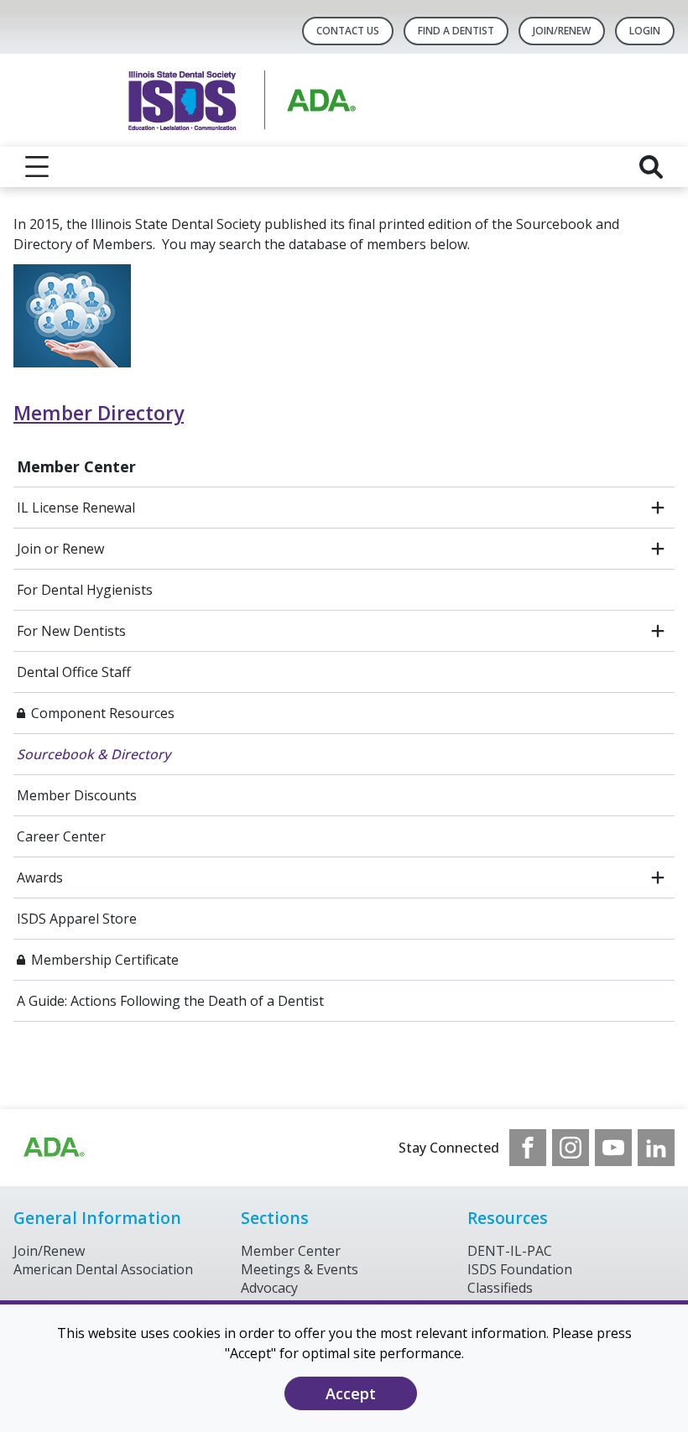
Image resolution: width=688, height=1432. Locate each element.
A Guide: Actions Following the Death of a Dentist (170, 1001)
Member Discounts (77, 795)
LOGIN (644, 30)
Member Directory (98, 413)
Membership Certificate (105, 959)
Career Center (61, 836)
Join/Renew (562, 30)
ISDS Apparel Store (77, 918)
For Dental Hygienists (85, 590)
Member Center (76, 466)
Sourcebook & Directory (93, 754)
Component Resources (103, 713)
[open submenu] (657, 507)
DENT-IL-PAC (509, 1251)
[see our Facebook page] (527, 1147)
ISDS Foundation (519, 1269)
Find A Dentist (456, 30)
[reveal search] (651, 167)
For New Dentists (71, 631)
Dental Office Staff (74, 672)
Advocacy (269, 1287)
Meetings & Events (299, 1269)
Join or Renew (60, 548)
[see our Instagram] (570, 1147)
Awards (40, 877)
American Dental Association (103, 1269)
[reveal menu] (36, 167)
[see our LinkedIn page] (656, 1147)
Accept (351, 1393)
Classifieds (500, 1287)
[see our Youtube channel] (613, 1147)
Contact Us (347, 30)
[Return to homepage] (344, 100)
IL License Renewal (76, 507)
